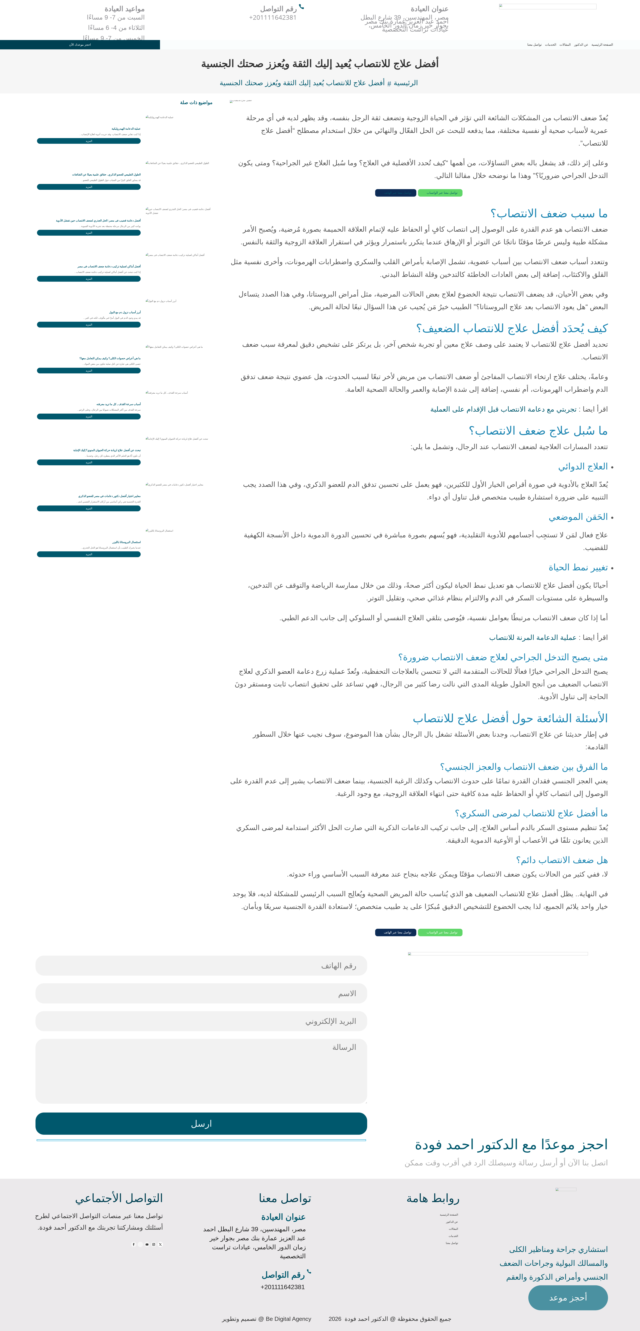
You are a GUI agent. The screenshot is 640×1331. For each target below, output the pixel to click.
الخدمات (550, 44)
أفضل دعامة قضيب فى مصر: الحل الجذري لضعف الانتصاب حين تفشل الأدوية (98, 220)
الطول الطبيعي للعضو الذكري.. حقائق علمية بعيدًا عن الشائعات (106, 174)
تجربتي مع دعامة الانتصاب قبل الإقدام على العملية (503, 409)
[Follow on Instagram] (153, 1244)
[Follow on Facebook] (133, 1244)
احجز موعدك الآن (80, 44)
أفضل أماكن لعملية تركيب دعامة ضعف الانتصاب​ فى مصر (109, 266)
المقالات (565, 44)
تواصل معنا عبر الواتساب (440, 192)
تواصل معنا (534, 44)
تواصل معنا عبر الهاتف (395, 192)
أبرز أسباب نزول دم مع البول (125, 312)
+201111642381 (283, 1286)
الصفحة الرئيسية (602, 44)
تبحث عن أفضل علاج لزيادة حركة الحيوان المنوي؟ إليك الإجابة (107, 450)
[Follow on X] (160, 1244)
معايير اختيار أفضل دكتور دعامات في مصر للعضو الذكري (109, 496)
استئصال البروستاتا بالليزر (126, 542)
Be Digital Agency (288, 1319)
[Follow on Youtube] (147, 1244)
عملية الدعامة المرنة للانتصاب (533, 637)
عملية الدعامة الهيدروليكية (126, 128)
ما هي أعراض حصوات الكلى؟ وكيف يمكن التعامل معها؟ (110, 358)
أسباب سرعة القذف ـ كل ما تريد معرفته (118, 404)
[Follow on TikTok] (140, 1244)
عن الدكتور (581, 44)
